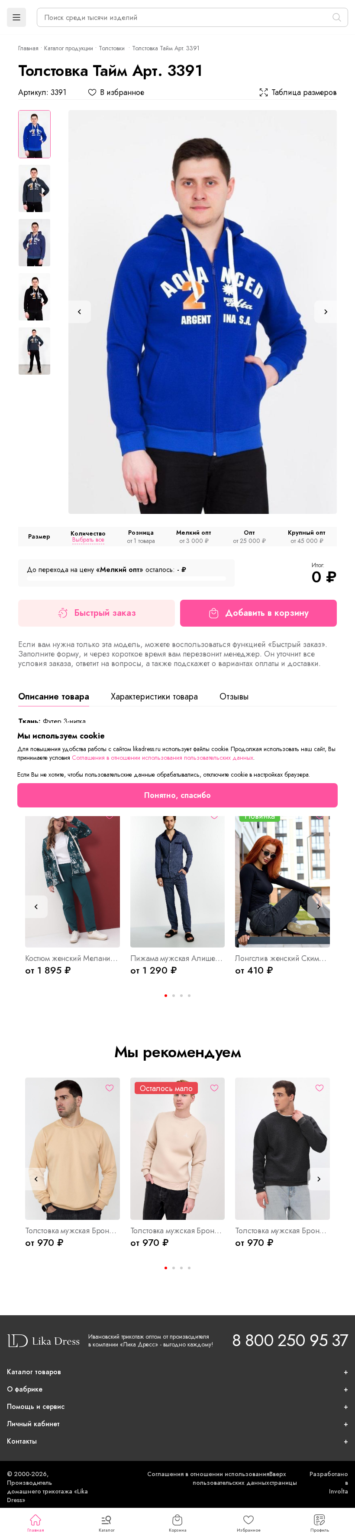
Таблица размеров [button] (304, 92)
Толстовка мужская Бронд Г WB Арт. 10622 (282, 1230)
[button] (16, 17)
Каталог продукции (68, 48)
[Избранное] (109, 1088)
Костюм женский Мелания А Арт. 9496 (72, 958)
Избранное (249, 1530)
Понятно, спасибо (177, 795)
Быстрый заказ (105, 613)
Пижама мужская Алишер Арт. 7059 (177, 958)
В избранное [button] (122, 92)
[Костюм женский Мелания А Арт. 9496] (72, 876)
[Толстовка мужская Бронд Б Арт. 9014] (177, 1149)
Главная (35, 1530)
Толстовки (112, 48)
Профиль (319, 1530)
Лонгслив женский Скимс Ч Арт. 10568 (282, 958)
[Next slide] (325, 312)
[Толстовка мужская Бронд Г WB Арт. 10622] (282, 1149)
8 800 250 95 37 (290, 1340)
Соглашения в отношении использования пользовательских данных (208, 1478)
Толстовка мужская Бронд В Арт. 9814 (72, 1230)
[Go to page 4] (189, 995)
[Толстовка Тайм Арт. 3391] (202, 312)
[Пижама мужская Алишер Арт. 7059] (177, 876)
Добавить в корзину (267, 613)
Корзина (178, 1530)
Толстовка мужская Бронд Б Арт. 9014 (177, 1230)
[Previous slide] (79, 312)
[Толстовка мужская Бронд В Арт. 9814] (72, 1149)
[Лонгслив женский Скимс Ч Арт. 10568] (282, 876)
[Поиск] (337, 17)
